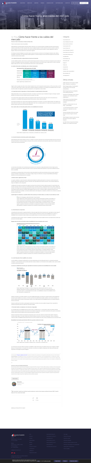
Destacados (21, 41)
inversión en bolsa (38, 391)
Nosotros (31, 436)
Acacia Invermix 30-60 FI (51, 440)
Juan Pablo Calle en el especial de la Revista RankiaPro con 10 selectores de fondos (70, 122)
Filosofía (30, 438)
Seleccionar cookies (73, 461)
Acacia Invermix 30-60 (67, 44)
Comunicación (31, 448)
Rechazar (65, 461)
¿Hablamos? (31, 450)
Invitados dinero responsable (68, 71)
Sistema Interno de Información (69, 446)
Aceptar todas (57, 461)
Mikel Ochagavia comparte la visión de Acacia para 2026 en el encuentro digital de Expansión (71, 119)
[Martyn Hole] (14, 386)
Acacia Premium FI (50, 444)
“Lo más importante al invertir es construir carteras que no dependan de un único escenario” (70, 109)
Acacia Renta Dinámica (67, 54)
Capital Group (19, 384)
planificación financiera (48, 391)
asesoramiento (16, 391)
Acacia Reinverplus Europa (67, 50)
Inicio (30, 434)
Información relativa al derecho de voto (70, 442)
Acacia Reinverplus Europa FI (51, 446)
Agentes (30, 444)
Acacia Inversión (14, 356)
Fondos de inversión (32, 446)
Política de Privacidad (67, 436)
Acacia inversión (66, 46)
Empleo (64, 63)
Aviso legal (65, 434)
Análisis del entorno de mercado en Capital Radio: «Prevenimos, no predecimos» (70, 83)
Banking (30, 442)
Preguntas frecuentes (33, 452)
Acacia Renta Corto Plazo (67, 52)
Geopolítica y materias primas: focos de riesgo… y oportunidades (70, 104)
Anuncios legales (67, 448)
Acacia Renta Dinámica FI (51, 434)
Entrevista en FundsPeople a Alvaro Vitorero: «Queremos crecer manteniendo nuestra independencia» (71, 96)
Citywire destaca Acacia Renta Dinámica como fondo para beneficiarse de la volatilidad (70, 101)
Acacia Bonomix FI (50, 438)
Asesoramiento (65, 58)
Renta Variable (23, 392)
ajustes (38, 461)
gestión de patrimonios (31, 391)
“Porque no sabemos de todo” (22, 355)
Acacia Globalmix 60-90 (67, 42)
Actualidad (65, 56)
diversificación (25, 391)
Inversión (64, 67)
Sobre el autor (15, 378)
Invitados (25, 41)
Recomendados (66, 73)
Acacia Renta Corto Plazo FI (51, 436)
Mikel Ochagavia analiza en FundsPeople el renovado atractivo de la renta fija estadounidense (70, 88)
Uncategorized (65, 75)
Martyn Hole (30, 41)
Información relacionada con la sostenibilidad (71, 444)
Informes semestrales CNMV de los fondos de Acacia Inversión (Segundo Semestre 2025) (70, 114)
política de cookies (47, 461)
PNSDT (54, 391)
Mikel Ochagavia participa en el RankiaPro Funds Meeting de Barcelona (70, 91)
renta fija (18, 392)
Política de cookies (67, 438)
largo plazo (43, 391)
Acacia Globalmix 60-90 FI (51, 442)
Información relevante (67, 440)
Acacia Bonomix (66, 40)
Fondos (64, 65)
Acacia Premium (66, 48)
